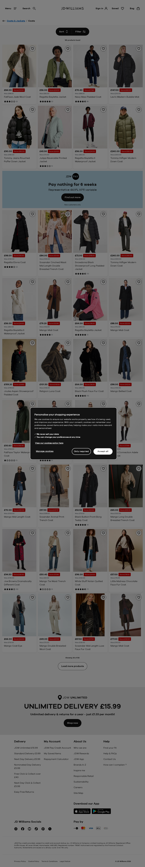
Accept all (103, 451)
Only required (81, 451)
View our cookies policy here (49, 443)
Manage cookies (45, 451)
